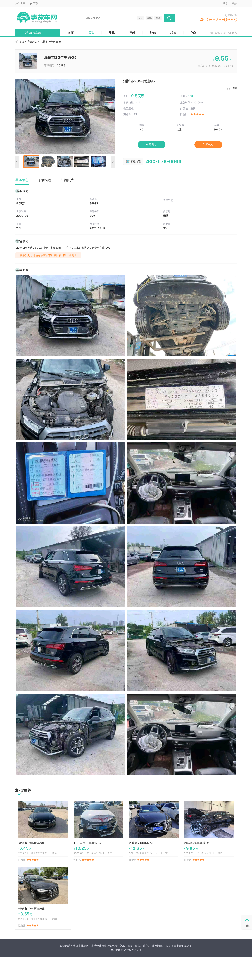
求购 (173, 33)
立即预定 (152, 144)
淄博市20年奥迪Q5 (60, 57)
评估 (153, 33)
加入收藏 (20, 3)
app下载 (33, 3)
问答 (194, 33)
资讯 (112, 33)
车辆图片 (67, 180)
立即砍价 (208, 144)
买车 (91, 33)
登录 (225, 3)
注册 (234, 3)
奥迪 (158, 17)
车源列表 (32, 41)
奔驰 (149, 17)
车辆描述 (44, 180)
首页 (71, 33)
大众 (140, 17)
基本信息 (22, 180)
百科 (132, 33)
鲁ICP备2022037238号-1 (126, 950)
